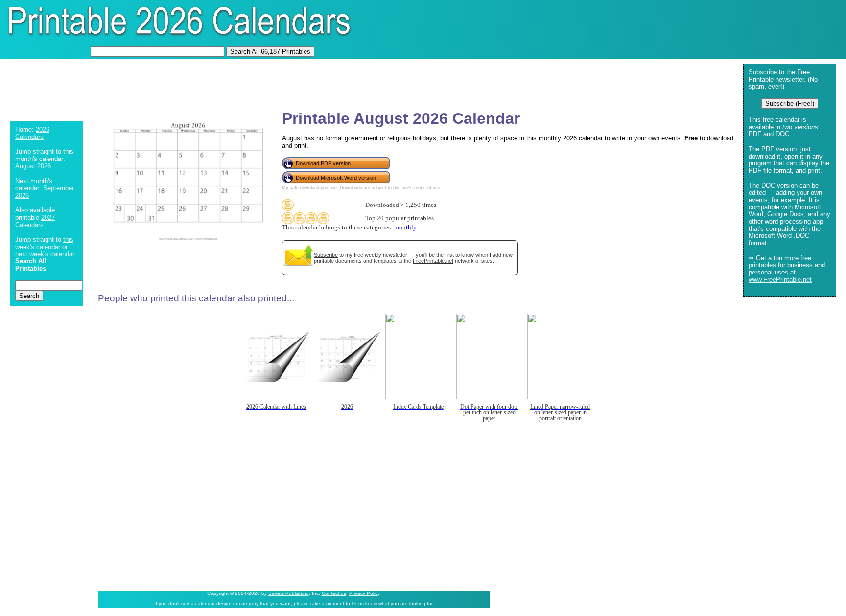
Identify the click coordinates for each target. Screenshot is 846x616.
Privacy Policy (364, 593)
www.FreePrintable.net (780, 279)
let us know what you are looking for (392, 603)
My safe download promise (309, 187)
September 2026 (44, 191)
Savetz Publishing (288, 593)
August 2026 (33, 166)
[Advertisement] (183, 81)
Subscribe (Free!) (789, 103)
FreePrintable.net (433, 261)
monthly (405, 227)
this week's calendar (44, 243)
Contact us (334, 593)
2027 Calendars (35, 221)
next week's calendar (44, 254)
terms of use (427, 187)
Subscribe (326, 255)
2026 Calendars (32, 133)
